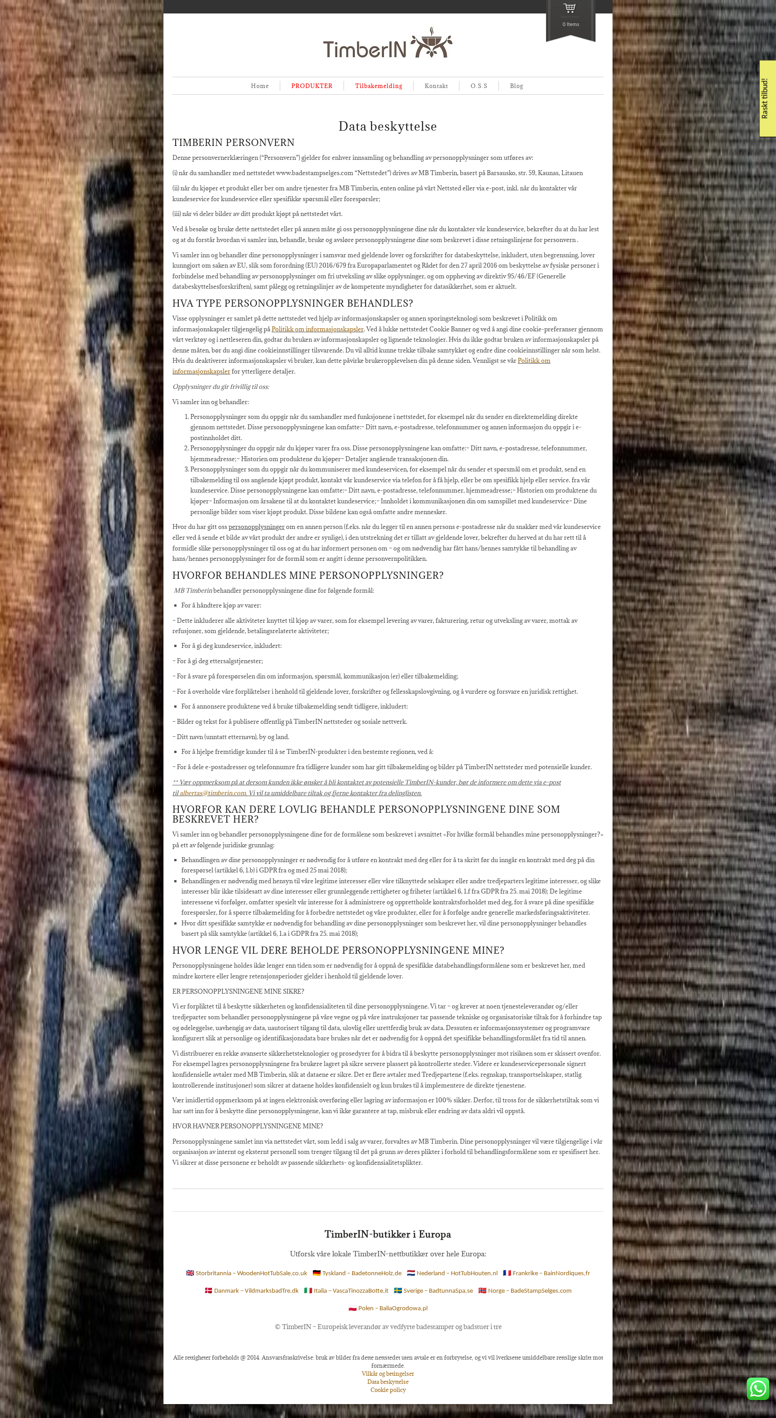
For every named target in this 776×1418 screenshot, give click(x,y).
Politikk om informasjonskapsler (318, 329)
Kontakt (436, 85)
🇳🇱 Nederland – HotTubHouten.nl (452, 1273)
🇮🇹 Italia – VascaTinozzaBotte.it (346, 1291)
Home (260, 85)
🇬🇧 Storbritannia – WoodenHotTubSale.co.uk (246, 1273)
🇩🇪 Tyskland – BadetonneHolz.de (357, 1273)
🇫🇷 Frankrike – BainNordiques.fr (546, 1273)
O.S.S (479, 85)
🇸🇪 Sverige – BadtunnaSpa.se (433, 1291)
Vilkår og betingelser (388, 1373)
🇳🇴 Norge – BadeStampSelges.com (525, 1291)
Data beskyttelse (388, 1381)
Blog (516, 85)
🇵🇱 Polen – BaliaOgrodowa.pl (388, 1308)
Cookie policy (388, 1389)
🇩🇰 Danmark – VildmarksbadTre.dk (251, 1291)
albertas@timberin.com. (213, 793)
